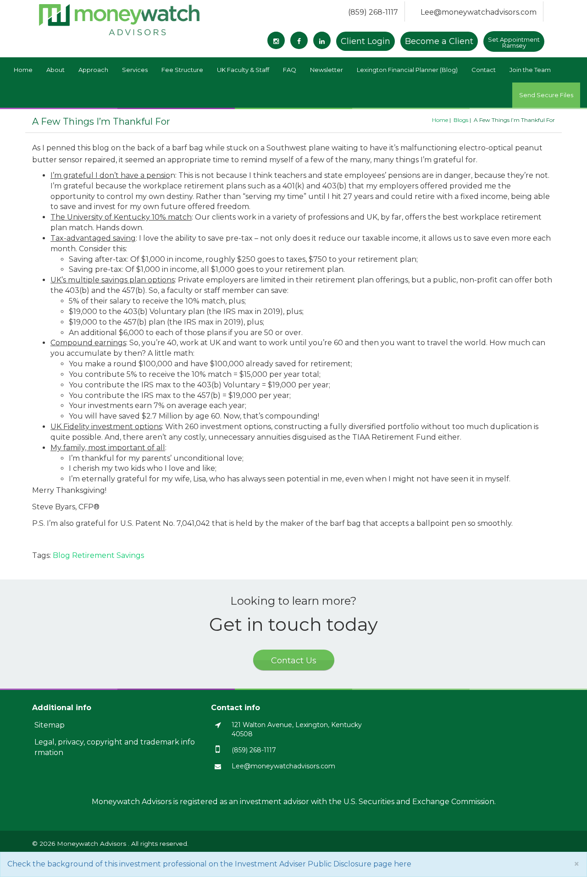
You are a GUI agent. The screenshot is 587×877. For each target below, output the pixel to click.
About (55, 69)
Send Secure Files (546, 95)
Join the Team (530, 69)
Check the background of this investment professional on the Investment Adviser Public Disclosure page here (209, 864)
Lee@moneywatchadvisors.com (479, 12)
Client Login (365, 41)
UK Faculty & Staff (243, 69)
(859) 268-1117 (373, 12)
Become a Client (439, 41)
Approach (93, 69)
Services (135, 69)
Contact (483, 69)
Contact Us (293, 661)
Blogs (461, 119)
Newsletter (326, 69)
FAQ (289, 69)
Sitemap (49, 725)
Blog (61, 555)
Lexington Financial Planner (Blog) (407, 69)
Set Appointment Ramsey (514, 42)
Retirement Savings (108, 555)
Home (23, 69)
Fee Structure (182, 69)
